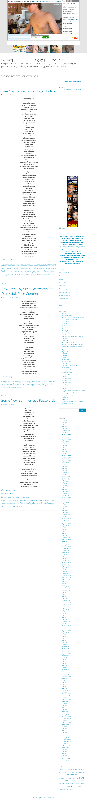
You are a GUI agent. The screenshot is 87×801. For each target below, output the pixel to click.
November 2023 (66, 436)
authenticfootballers (26, 264)
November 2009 (66, 696)
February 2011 (66, 667)
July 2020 (64, 505)
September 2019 (66, 524)
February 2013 (66, 621)
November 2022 (66, 457)
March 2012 (65, 642)
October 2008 (65, 720)
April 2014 (64, 596)
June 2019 (64, 529)
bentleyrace (48, 264)
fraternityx (32, 383)
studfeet (13, 274)
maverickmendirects (18, 271)
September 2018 (66, 539)
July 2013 (64, 612)
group (74, 778)
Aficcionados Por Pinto (68, 315)
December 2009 (66, 694)
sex (67, 783)
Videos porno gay (63, 282)
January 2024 (65, 432)
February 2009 (66, 713)
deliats (15, 502)
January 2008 (65, 738)
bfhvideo (53, 264)
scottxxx (26, 273)
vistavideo (19, 506)
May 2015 (64, 583)
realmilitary (46, 503)
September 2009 (66, 699)
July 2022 (64, 464)
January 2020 (65, 516)
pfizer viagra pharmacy (8, 490)
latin (63, 781)
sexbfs (51, 384)
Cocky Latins (65, 329)
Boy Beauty (65, 323)
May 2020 (64, 508)
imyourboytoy (6, 503)
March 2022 (65, 470)
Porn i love (65, 388)
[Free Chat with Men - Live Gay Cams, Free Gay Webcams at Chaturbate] (43, 49)
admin (12, 95)
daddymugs (9, 268)
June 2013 (64, 613)
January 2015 (65, 587)
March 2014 (65, 598)
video (60, 789)
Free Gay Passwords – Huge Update (28, 91)
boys (60, 772)
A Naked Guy (65, 313)
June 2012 (64, 636)
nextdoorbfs (35, 503)
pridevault (38, 384)
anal (69, 770)
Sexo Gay (61, 269)
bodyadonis (15, 500)
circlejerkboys (4, 267)
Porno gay (61, 276)
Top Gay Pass (65, 397)
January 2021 (65, 495)
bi (80, 770)
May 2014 (64, 594)
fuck (76, 772)
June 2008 (64, 728)
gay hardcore (63, 775)
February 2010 (66, 690)
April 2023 (64, 449)
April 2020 (64, 510)
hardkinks (10, 270)
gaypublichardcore (45, 383)
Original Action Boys (67, 382)
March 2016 (65, 571)
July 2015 (64, 581)
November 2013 (66, 604)
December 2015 (66, 575)
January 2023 (65, 453)
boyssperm (30, 265)
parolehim (9, 273)
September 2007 (66, 745)
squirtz (35, 273)
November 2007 (66, 741)
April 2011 (64, 663)
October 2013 (65, 606)
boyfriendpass (46, 381)
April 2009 (64, 709)
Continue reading (7, 259)
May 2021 (64, 487)
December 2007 (66, 740)
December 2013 (66, 602)
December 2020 (66, 497)
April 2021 (64, 489)
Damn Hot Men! (66, 333)
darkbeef (27, 383)
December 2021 (66, 476)
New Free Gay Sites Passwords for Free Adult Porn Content (27, 291)
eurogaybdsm (35, 268)
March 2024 (65, 428)
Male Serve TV (65, 375)
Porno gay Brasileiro (64, 272)
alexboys (5, 381)
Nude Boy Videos (66, 380)
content (3, 86)
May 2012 (64, 638)
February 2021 (66, 493)
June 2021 (64, 486)
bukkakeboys (7, 383)
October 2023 (65, 438)
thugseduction (46, 274)
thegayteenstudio (32, 505)
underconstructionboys (12, 387)
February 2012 (66, 644)
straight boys (77, 783)
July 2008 (64, 726)
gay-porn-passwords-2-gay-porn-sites (72, 365)
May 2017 (64, 556)
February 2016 (66, 573)
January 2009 (65, 715)
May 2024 (64, 424)
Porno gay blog (63, 289)
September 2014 (66, 591)
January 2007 (65, 761)
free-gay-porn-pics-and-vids (69, 342)
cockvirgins (33, 267)
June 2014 (64, 592)
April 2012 (64, 640)
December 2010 (66, 671)
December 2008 (66, 717)
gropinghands (4, 270)
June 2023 (64, 445)
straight (71, 783)
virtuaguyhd (24, 275)
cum (67, 772)
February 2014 (66, 600)
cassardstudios (37, 265)
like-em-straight (42, 270)
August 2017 (65, 552)
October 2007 (65, 743)
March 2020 (65, 512)
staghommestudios (22, 386)
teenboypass (27, 274)
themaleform (34, 274)
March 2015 (65, 585)
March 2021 (65, 491)
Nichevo (64, 376)
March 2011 (65, 665)
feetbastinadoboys (52, 268)
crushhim (46, 267)
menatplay (29, 271)
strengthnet (7, 274)
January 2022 (65, 474)
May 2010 (64, 684)
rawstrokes (14, 273)
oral (80, 781)
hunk (81, 777)
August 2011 (65, 655)
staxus (28, 386)
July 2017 (64, 554)
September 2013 (66, 608)
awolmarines (35, 264)
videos (63, 789)
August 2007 (65, 747)
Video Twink (65, 399)
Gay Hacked (65, 355)
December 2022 (66, 455)
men (25, 271)
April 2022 (64, 468)
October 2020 (65, 501)
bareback (76, 769)
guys (77, 778)
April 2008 (64, 732)
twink (73, 786)
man (66, 781)
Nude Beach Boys (66, 378)
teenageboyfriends (19, 274)
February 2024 (66, 430)
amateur (65, 769)
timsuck (49, 505)
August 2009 (65, 701)
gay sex (71, 778)
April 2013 (64, 617)
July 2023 (64, 443)
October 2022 (65, 459)
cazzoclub (43, 265)
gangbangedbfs (32, 502)
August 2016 (65, 568)
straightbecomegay (41, 273)
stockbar (17, 505)
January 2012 (65, 646)
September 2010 (66, 677)
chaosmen (48, 265)
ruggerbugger (21, 273)
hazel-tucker (16, 270)
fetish (73, 772)
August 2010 (65, 678)
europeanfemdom (43, 268)
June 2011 (64, 659)
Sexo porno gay (63, 298)
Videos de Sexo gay (64, 295)
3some (61, 770)
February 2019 (66, 537)
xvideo (61, 305)
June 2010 (64, 682)
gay (82, 772)
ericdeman (28, 268)
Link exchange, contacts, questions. (72, 89)
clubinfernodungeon (17, 267)
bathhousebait (41, 264)
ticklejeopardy (47, 386)
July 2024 (64, 420)
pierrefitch (33, 384)
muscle (77, 781)
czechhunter (51, 267)
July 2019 (64, 527)
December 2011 (66, 648)
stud (64, 786)
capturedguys (41, 500)
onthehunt (3, 273)
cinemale (54, 265)
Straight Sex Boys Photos (68, 396)
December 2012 (66, 625)
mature (70, 781)
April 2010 (64, 686)
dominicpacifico (22, 268)
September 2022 (66, 461)
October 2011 (65, 652)
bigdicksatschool (39, 381)
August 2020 (65, 503)
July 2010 (64, 680)
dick (70, 772)
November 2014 (66, 589)
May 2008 (64, 730)
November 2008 (66, 719)
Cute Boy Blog (65, 331)
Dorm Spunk (65, 340)
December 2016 (66, 562)
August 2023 (65, 442)
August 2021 (65, 482)
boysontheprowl (23, 265)
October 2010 (65, 675)
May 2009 (64, 707)
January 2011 (65, 669)
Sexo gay (61, 279)
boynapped (16, 265)
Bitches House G (66, 321)
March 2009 (65, 711)
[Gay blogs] (62, 228)
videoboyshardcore (12, 506)
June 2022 (64, 466)
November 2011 (66, 650)
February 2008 (66, 736)
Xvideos (61, 302)
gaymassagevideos (41, 502)
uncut (83, 787)
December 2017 (66, 547)
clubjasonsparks (26, 267)
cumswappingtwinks (49, 500)
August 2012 (65, 633)
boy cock (64, 325)
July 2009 (64, 703)
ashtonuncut (18, 264)
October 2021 (65, 478)
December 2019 (66, 518)
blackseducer (10, 265)
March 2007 (65, 757)
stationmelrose (66, 394)
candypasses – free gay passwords (32, 59)
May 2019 (64, 531)
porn (64, 783)
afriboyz (5, 264)
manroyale (20, 503)
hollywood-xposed (23, 270)
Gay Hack (64, 354)
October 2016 (65, 564)
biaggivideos (4, 265)
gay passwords (72, 775)
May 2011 (64, 661)
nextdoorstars (16, 384)
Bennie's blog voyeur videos (69, 319)
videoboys (19, 275)
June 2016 (64, 570)
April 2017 (64, 558)
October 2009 (65, 698)
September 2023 (66, 440)
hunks (60, 781)
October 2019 (65, 522)
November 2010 (66, 673)
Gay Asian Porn (66, 350)
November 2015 (66, 577)
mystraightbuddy (51, 271)
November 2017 (66, 548)
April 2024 (64, 426)
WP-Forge (43, 798)
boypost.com (65, 327)
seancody (31, 273)
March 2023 (65, 451)
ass (71, 770)
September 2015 (66, 579)
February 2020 (66, 514)
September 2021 (66, 480)
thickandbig (40, 274)
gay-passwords (66, 363)
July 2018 (64, 541)
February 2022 (66, 472)
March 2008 (65, 734)
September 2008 (66, 722)
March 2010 (65, 688)
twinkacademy (13, 275)
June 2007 (64, 751)
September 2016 (66, 566)
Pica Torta (64, 386)
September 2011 (66, 654)
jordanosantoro (13, 503)
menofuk (34, 271)
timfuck (52, 274)
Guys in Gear (65, 367)
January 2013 (65, 623)
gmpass (51, 383)
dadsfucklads (15, 268)
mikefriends (43, 271)
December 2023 (66, 434)
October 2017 (65, 550)
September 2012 (66, 631)
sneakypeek (10, 386)
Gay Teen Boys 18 (67, 361)
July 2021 (64, 484)
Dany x (64, 334)
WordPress (51, 798)
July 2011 (64, 657)
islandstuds (31, 270)
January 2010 (65, 692)
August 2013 (65, 610)
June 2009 (64, 705)
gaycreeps (38, 383)
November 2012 (66, 627)
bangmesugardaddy (21, 381)
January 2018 (65, 545)
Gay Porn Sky (65, 359)
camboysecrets (13, 383)
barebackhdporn (31, 381)
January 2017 (65, 560)
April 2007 (64, 755)
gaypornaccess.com (64, 778)
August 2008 (65, 724)
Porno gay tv (62, 285)
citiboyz (10, 267)
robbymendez (52, 503)
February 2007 (66, 759)
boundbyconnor (22, 500)
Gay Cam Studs (66, 352)
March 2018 (65, 543)
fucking (79, 772)
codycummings (21, 383)
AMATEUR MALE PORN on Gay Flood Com (73, 317)
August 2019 (65, 526)
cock (64, 772)
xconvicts (30, 275)
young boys (71, 789)
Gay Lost (64, 357)
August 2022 (65, 463)
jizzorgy (36, 270)
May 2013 (64, 615)
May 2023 (64, 447)
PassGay (64, 384)
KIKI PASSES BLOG (67, 373)
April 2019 (64, 533)
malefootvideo (49, 270)
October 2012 (65, 629)
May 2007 (64, 753)
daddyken (3, 268)
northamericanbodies (25, 384)
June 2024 (64, 422)
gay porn (81, 775)
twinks (79, 787)
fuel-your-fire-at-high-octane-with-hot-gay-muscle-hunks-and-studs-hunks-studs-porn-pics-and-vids (74, 346)
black (82, 770)
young (67, 789)
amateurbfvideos (11, 264)
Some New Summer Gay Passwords (28, 400)
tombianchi (6, 275)
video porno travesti (64, 292)
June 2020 (64, 506)
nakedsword (9, 384)
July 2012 (64, 634)
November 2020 (66, 499)
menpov (38, 271)
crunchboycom (39, 267)
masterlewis (10, 271)
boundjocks (29, 500)
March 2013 (65, 619)
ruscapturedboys (45, 384)
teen (68, 787)
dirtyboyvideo (20, 502)
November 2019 (66, 520)
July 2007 (64, 749)
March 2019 (65, 535)
